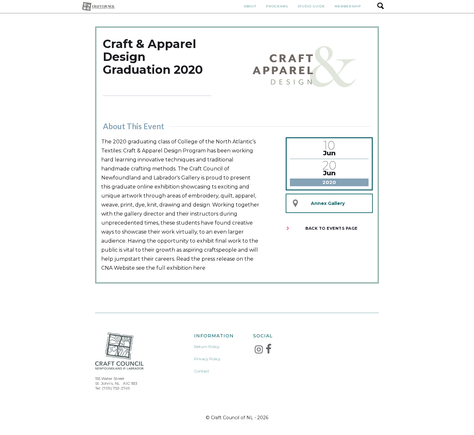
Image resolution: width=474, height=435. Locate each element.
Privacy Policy (207, 358)
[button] (250, 6)
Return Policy (207, 346)
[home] (98, 6)
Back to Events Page (331, 228)
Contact (201, 371)
